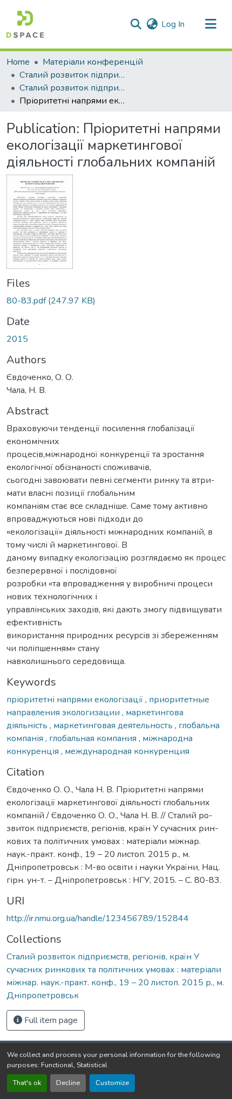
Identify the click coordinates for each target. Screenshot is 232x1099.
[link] (116, 300)
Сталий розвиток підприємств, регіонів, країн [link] (73, 75)
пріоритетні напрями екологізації (75, 700)
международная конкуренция (127, 751)
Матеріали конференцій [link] (93, 62)
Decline (68, 1083)
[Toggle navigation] (210, 24)
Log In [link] (173, 24)
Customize (112, 1083)
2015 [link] (17, 339)
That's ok (27, 1083)
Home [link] (18, 62)
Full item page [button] (50, 1020)
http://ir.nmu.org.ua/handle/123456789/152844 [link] (97, 918)
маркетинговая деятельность (114, 725)
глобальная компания (94, 738)
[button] (25, 24)
